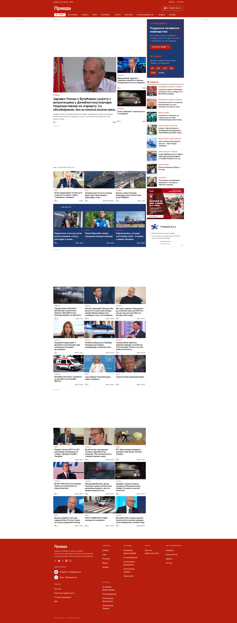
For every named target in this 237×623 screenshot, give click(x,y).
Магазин (129, 15)
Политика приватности (64, 593)
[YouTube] (59, 561)
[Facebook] (55, 561)
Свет (94, 15)
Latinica (172, 2)
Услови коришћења (62, 597)
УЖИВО (61, 15)
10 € (158, 68)
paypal (162, 73)
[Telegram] (66, 561)
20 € (165, 68)
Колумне (105, 15)
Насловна (73, 15)
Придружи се (175, 8)
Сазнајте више (159, 47)
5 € (152, 68)
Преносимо (129, 576)
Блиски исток (171, 555)
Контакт (180, 2)
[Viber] (70, 561)
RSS (56, 601)
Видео (162, 15)
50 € (171, 68)
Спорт (118, 15)
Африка (169, 559)
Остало (169, 563)
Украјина (170, 550)
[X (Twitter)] (63, 561)
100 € (153, 73)
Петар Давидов (130, 557)
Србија (85, 15)
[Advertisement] (26, 59)
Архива (172, 15)
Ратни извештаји (145, 15)
